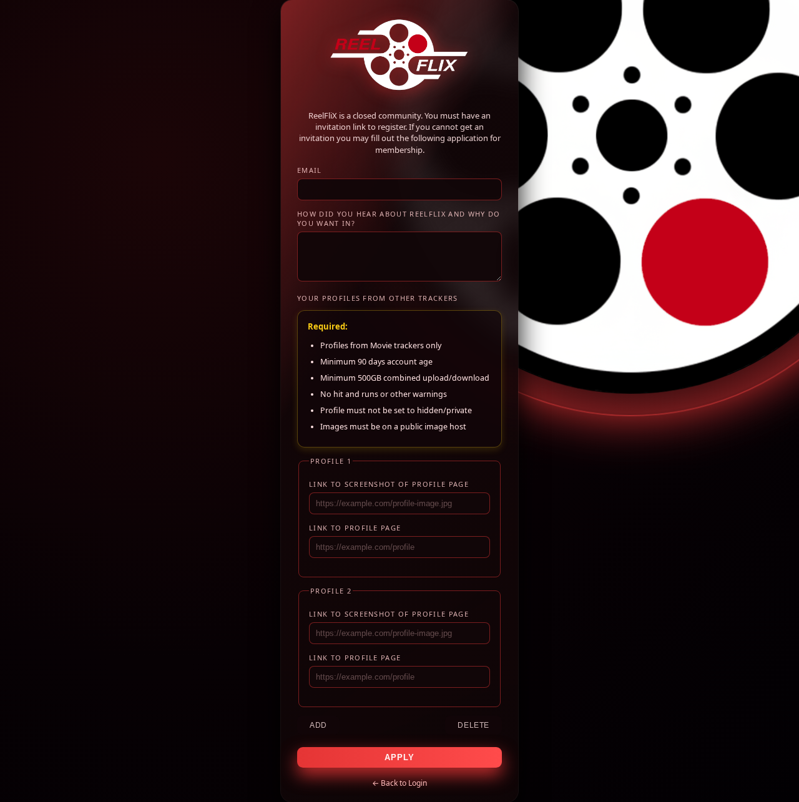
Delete (473, 725)
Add (318, 725)
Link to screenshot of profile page (389, 484)
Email (309, 170)
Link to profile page (355, 527)
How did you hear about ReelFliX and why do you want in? (398, 218)
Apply (399, 757)
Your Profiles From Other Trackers (377, 298)
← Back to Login (399, 783)
